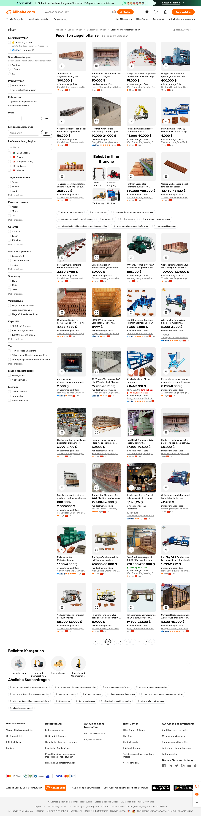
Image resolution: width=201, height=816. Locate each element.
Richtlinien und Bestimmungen (60, 762)
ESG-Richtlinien (14, 742)
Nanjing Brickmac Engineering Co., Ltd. (106, 333)
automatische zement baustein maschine (135, 212)
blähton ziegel (64, 701)
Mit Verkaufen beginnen (173, 736)
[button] (114, 12)
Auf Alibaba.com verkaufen (175, 730)
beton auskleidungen (167, 226)
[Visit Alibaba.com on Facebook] (164, 766)
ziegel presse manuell (23, 708)
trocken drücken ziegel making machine (31, 694)
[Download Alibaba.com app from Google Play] (184, 788)
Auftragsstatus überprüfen (175, 742)
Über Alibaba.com (15, 723)
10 (146, 642)
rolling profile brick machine (152, 701)
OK (46, 118)
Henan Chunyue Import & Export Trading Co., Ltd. (106, 87)
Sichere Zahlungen (54, 730)
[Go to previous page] (95, 642)
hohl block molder (99, 212)
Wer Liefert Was (146, 801)
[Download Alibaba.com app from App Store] (161, 788)
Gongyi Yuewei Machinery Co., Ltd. (141, 628)
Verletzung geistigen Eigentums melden (138, 755)
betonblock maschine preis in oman (76, 219)
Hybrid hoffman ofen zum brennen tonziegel (163, 694)
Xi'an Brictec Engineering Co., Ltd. (71, 87)
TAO (122, 801)
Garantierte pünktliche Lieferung (61, 742)
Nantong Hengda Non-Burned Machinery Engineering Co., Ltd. (175, 87)
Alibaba (59, 29)
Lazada (98, 801)
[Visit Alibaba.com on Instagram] (183, 766)
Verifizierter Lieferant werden (176, 748)
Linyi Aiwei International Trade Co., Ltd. (141, 333)
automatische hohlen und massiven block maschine (84, 226)
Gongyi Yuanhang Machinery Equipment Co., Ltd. (106, 142)
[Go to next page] (152, 642)
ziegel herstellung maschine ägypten (132, 226)
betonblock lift (108, 219)
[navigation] (30, 336)
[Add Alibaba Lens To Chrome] (55, 788)
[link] (197, 786)
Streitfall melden (131, 742)
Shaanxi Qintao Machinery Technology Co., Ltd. (71, 333)
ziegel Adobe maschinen (72, 212)
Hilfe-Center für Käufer (134, 730)
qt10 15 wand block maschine (157, 219)
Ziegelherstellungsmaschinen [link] (125, 29)
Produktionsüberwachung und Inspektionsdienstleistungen (60, 755)
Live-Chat (128, 736)
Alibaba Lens (12, 787)
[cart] (156, 12)
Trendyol (131, 801)
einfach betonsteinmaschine (122, 694)
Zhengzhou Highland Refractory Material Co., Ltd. (141, 515)
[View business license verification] (128, 811)
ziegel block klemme (67, 694)
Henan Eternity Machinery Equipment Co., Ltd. (175, 570)
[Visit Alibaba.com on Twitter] (176, 766)
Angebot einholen (93, 739)
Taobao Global (111, 801)
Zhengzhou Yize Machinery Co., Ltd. (175, 337)
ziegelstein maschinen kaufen (117, 701)
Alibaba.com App (139, 787)
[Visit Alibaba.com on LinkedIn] (170, 766)
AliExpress (53, 801)
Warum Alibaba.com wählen (19, 730)
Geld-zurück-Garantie (55, 736)
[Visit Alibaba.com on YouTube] (189, 766)
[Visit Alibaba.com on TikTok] (195, 766)
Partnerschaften (170, 754)
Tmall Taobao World (82, 801)
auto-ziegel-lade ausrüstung (117, 687)
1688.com (65, 801)
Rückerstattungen (132, 748)
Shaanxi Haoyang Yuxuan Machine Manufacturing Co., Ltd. (106, 278)
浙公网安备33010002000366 (151, 811)
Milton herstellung (93, 694)
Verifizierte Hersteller (94, 733)
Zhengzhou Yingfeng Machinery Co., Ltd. (175, 142)
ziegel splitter (129, 219)
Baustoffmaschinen (96, 29)
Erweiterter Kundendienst (57, 748)
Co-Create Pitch (14, 736)
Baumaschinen (75, 29)
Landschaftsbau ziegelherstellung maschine (76, 687)
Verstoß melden (131, 762)
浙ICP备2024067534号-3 (180, 811)
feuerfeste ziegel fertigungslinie (153, 687)
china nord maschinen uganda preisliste (31, 701)
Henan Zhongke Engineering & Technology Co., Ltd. (106, 392)
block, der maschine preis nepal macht (30, 687)
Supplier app (79, 787)
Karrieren (10, 748)
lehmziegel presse (87, 701)
